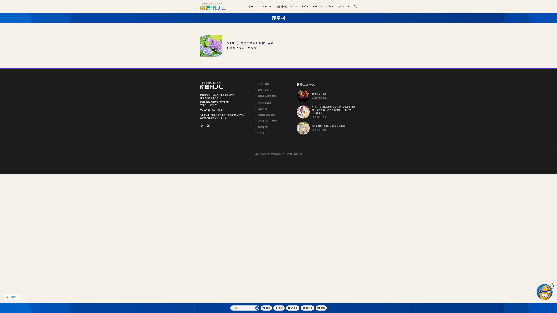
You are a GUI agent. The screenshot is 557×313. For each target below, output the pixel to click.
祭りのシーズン (319, 94)
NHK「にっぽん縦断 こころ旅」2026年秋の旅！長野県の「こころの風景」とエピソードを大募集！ (333, 110)
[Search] (257, 308)
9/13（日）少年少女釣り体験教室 (328, 126)
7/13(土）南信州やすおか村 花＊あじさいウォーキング (250, 46)
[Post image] (211, 46)
